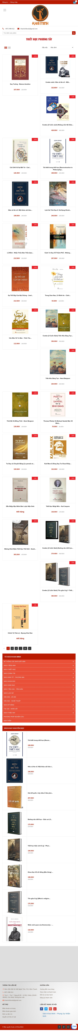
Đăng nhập (13, 2)
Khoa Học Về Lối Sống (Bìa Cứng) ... (40, 872)
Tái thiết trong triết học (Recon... (39, 740)
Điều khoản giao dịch (9, 1011)
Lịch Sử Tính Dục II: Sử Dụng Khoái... (58, 210)
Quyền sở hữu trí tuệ (9, 1017)
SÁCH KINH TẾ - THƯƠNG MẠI (14, 677)
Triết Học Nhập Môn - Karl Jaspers (58, 506)
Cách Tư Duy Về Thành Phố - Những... (58, 253)
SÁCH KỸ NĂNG (9, 705)
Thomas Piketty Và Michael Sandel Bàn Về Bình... (58, 422)
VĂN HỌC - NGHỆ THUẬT (12, 701)
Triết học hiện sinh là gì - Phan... (39, 846)
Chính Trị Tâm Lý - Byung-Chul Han (20, 633)
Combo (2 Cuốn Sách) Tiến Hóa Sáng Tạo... (58, 336)
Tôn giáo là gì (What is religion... (39, 898)
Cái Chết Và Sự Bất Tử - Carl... (20, 167)
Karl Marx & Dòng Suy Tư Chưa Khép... (57, 463)
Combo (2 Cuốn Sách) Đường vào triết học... (57, 548)
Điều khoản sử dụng (8, 1008)
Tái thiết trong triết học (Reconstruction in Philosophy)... (58, 168)
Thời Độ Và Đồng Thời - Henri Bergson (20, 421)
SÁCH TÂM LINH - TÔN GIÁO (13, 689)
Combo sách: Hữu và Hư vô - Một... (58, 82)
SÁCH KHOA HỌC (9, 681)
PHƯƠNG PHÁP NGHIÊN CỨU (14, 717)
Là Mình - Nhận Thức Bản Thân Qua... (20, 253)
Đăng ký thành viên (46, 997)
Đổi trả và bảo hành (46, 995)
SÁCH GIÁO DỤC (9, 685)
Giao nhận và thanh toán (48, 992)
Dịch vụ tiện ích (7, 1014)
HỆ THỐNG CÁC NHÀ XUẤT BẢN (14, 661)
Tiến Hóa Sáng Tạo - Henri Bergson (58, 378)
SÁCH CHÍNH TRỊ (9, 673)
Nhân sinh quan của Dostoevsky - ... (40, 925)
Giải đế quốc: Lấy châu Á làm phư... (40, 793)
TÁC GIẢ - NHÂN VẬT (11, 709)
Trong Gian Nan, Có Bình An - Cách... (58, 295)
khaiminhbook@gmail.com (29, 29)
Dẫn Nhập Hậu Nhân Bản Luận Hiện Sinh (20, 506)
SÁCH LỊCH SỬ (9, 693)
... (20, 648)
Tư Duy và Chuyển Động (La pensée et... (20, 463)
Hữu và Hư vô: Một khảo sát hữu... (20, 210)
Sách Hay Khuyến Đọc (14, 728)
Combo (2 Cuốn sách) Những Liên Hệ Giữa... (57, 125)
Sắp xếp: (45, 47)
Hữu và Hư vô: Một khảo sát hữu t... (40, 766)
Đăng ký (5, 2)
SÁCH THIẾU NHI (9, 713)
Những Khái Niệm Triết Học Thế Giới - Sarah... (20, 549)
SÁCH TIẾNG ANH (10, 665)
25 (25, 648)
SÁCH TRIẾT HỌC (10, 669)
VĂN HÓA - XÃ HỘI (10, 697)
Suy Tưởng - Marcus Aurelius (20, 84)
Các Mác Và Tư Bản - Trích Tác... (20, 338)
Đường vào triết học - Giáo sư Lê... (40, 819)
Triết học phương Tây (39, 39)
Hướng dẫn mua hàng (47, 989)
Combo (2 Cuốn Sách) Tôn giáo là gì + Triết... (57, 590)
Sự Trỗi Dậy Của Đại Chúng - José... (20, 295)
